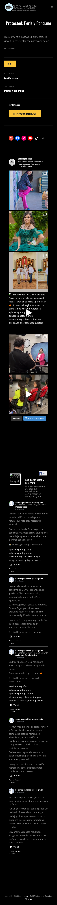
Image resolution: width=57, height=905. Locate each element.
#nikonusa (14, 700)
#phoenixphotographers (21, 553)
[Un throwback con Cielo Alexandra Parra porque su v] (28, 312)
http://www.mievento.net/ (24, 113)
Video (16, 704)
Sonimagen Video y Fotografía (29, 502)
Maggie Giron (21, 507)
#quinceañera (34, 560)
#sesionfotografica (18, 556)
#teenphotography (18, 697)
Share (13, 571)
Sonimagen (23, 896)
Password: (9, 48)
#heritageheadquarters (31, 700)
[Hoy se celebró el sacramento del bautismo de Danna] (28, 272)
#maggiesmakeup (18, 560)
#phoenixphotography (20, 549)
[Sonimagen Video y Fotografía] (15, 479)
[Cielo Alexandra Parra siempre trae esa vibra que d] (28, 190)
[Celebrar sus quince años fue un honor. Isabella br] (28, 231)
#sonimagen (34, 556)
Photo (17, 564)
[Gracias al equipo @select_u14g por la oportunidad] (28, 394)
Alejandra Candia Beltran (26, 655)
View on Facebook (15, 569)
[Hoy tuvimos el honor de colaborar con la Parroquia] (28, 353)
